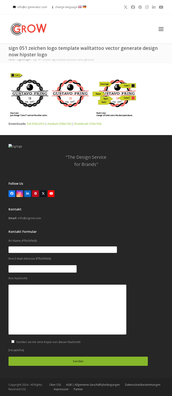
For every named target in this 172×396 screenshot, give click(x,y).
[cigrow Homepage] (15, 146)
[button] (161, 29)
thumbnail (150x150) (87, 124)
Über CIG (55, 385)
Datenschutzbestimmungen (142, 385)
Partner (78, 389)
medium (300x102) (59, 124)
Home (12, 59)
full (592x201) (35, 124)
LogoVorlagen (24, 59)
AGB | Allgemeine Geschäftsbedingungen (93, 385)
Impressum (61, 389)
